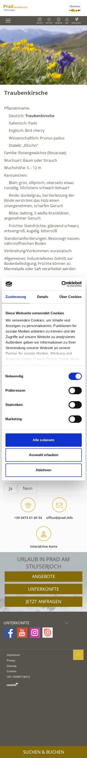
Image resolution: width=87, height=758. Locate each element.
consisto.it (12, 684)
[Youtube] (22, 633)
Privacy (11, 660)
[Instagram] (35, 633)
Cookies (11, 671)
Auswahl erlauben (43, 455)
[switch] (75, 390)
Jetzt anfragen (43, 602)
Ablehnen (43, 470)
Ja (11, 488)
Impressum (13, 655)
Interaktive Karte (43, 546)
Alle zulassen (43, 440)
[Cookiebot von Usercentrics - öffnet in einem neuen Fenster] (62, 284)
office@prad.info (59, 517)
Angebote (43, 576)
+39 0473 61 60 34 (28, 517)
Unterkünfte (43, 589)
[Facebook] (9, 633)
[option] (43, 55)
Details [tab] (42, 297)
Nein (27, 488)
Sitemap (11, 666)
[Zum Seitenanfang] (78, 655)
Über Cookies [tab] (70, 297)
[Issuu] (47, 633)
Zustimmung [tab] (15, 297)
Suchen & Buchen (43, 752)
